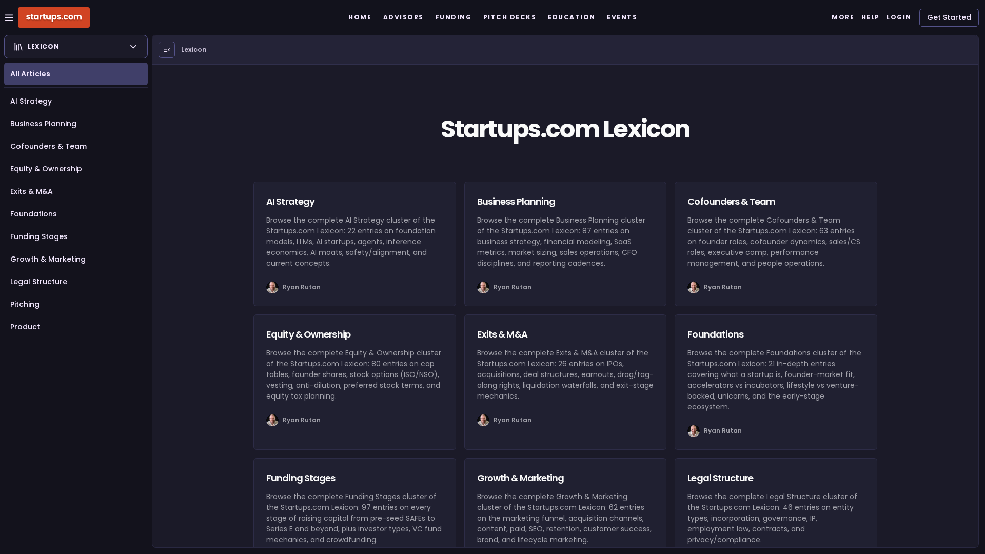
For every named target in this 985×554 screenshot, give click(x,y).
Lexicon (194, 49)
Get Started (949, 17)
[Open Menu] (167, 50)
